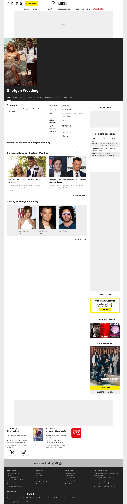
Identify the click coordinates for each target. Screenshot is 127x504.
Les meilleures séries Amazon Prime (105, 480)
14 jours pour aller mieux (14, 486)
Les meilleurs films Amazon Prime (104, 486)
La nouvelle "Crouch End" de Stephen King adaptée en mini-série (103, 154)
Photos (40, 98)
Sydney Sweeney (70, 480)
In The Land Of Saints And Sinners (17, 480)
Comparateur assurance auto (14, 498)
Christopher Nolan (70, 473)
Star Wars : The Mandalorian (44, 482)
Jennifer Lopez (67, 114)
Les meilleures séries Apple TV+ (104, 482)
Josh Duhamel (78, 114)
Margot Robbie (69, 482)
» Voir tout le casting (80, 240)
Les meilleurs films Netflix (102, 484)
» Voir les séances (81, 147)
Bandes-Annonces (64, 9)
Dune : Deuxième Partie (14, 473)
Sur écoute (39, 484)
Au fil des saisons (12, 482)
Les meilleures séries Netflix (103, 477)
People (76, 9)
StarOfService (48, 498)
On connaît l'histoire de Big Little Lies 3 (105, 140)
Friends (38, 473)
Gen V (37, 477)
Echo (37, 480)
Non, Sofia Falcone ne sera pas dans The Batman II (104, 149)
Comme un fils (11, 484)
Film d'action (66, 136)
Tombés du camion (12, 477)
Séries (34, 9)
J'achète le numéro (105, 392)
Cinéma (26, 9)
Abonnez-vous (31, 3)
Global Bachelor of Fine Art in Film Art (33, 498)
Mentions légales (11, 502)
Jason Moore (66, 110)
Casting (48, 98)
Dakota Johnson (70, 477)
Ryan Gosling (69, 475)
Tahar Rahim (69, 484)
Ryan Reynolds (67, 132)
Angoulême (86, 9)
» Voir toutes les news (80, 195)
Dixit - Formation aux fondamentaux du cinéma (65, 498)
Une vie (9, 475)
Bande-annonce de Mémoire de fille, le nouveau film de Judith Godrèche (104, 145)
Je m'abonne (105, 388)
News (15, 98)
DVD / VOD (51, 9)
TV (42, 9)
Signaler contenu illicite (23, 502)
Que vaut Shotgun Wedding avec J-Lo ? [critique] (23, 181)
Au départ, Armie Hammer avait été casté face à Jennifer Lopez (67, 181)
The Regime (39, 475)
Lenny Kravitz (66, 116)
